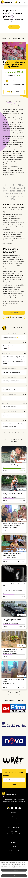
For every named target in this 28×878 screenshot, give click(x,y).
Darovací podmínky (14, 823)
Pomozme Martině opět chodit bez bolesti (13, 494)
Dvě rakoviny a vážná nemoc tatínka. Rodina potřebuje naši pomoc (13, 524)
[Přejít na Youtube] (16, 808)
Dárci (11, 105)
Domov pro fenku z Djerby (10, 465)
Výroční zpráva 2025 (14, 851)
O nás (14, 849)
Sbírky (14, 817)
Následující (23, 432)
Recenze (14, 836)
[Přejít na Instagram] (12, 808)
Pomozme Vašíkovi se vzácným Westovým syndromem (12, 555)
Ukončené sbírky (14, 819)
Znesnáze (13, 842)
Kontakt (14, 847)
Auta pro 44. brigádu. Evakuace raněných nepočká (12, 620)
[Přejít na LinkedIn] (19, 808)
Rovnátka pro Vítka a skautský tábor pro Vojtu (13, 681)
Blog (14, 838)
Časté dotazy (14, 832)
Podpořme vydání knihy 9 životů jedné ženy (14, 585)
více (14, 866)
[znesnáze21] (6, 2)
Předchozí (4, 432)
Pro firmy (14, 821)
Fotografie (18, 101)
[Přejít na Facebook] (8, 808)
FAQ (17, 105)
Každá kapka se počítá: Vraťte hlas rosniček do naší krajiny (13, 650)
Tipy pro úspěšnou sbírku (14, 834)
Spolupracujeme (14, 853)
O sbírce (9, 101)
